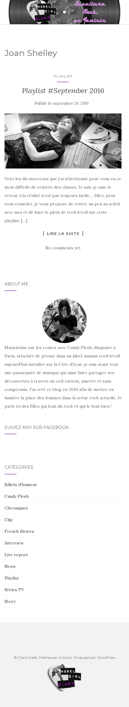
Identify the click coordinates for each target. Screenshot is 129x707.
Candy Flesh (16, 496)
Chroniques (16, 508)
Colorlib (65, 657)
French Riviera (19, 531)
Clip (8, 519)
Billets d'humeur (20, 484)
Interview (14, 543)
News (10, 566)
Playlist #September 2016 (63, 90)
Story (10, 601)
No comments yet (63, 248)
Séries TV (14, 589)
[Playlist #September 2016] (63, 140)
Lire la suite (63, 233)
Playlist (63, 76)
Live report (16, 554)
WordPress (106, 657)
